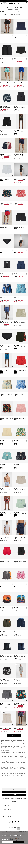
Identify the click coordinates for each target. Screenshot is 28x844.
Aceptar (19, 842)
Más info (11, 839)
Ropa (12, 9)
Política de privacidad (18, 798)
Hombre (9, 9)
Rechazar (7, 842)
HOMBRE (14, 794)
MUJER (14, 792)
